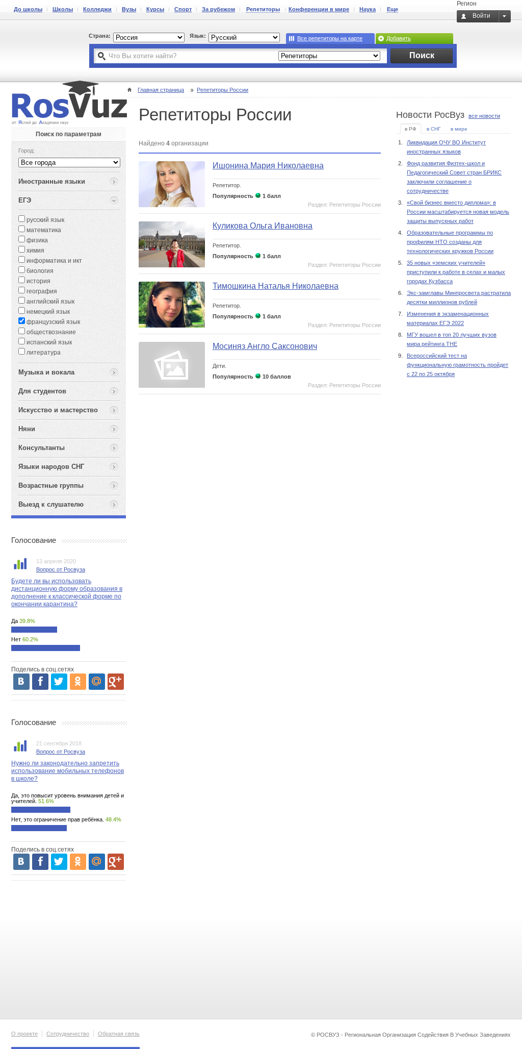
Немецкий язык (47, 311)
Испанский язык (48, 342)
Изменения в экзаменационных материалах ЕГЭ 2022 (448, 318)
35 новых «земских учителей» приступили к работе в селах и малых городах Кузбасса (456, 272)
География (41, 291)
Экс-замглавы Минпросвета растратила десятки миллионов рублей (459, 297)
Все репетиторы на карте (329, 38)
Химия (34, 250)
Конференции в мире (319, 9)
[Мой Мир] (97, 681)
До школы (28, 9)
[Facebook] (40, 681)
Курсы (155, 9)
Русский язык (44, 219)
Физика (36, 240)
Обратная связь (119, 1034)
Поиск (421, 55)
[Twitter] (59, 681)
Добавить (398, 38)
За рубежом (218, 9)
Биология (39, 270)
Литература (43, 352)
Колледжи (97, 9)
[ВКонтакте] (21, 681)
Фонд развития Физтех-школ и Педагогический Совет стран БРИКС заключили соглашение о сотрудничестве (454, 177)
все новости (484, 116)
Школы (63, 9)
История (37, 281)
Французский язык (52, 322)
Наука (367, 9)
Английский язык (49, 301)
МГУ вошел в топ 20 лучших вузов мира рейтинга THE (452, 339)
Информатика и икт (53, 260)
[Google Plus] (116, 681)
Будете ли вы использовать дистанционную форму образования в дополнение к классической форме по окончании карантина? (66, 593)
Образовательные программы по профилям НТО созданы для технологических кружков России (450, 242)
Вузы (129, 9)
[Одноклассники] (78, 681)
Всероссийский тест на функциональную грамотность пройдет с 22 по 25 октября (457, 365)
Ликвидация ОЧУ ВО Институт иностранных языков (446, 147)
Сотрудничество (67, 1034)
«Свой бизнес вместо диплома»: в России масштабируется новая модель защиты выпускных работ (458, 211)
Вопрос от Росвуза (60, 569)
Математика (43, 230)
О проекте (24, 1034)
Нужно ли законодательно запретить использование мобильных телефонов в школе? (67, 771)
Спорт (183, 9)
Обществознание (50, 332)
